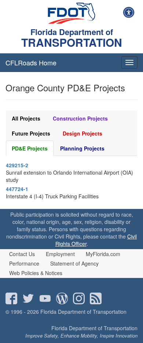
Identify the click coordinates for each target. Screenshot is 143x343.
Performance (24, 263)
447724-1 (17, 189)
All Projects (26, 118)
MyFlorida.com (103, 254)
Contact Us (22, 254)
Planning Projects (82, 148)
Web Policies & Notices (35, 273)
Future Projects (31, 133)
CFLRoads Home (31, 62)
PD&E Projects (30, 148)
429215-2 (17, 165)
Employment (60, 254)
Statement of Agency (74, 263)
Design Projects (82, 133)
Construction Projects (80, 118)
